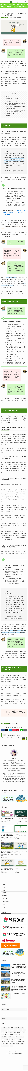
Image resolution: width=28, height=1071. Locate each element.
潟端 (7, 1039)
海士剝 (3, 1039)
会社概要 (5, 904)
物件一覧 (5, 898)
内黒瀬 (11, 1030)
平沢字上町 (4, 1034)
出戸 (15, 1030)
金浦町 (17, 1043)
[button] (3, 730)
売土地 (4, 890)
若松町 (3, 1043)
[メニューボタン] (1, 1)
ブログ (4, 907)
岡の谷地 (10, 1032)
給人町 (19, 1041)
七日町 (8, 1027)
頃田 (11, 1045)
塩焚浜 (24, 1030)
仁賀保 (3, 1030)
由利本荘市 (4, 1041)
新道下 (10, 1036)
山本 (6, 1032)
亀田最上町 (17, 1027)
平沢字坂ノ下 (17, 1034)
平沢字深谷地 (4, 1036)
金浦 (14, 1043)
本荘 (14, 1036)
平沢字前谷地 (10, 1034)
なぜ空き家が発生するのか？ (11, 99)
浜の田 (22, 1036)
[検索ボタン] (26, 1)
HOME (4, 884)
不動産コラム (5, 17)
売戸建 (4, 892)
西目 (7, 1043)
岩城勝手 (19, 1032)
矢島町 (11, 1041)
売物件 (4, 887)
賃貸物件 (5, 895)
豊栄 (10, 1043)
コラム (12, 723)
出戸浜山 (20, 1030)
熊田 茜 (14, 758)
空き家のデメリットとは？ (11, 101)
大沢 (2, 1032)
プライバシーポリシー (16, 1051)
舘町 (23, 1041)
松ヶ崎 (17, 1036)
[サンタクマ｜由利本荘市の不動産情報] (14, 1)
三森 (12, 1027)
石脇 (15, 1041)
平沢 (23, 1032)
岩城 (15, 1032)
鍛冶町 (22, 1043)
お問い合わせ (6, 901)
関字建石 (3, 1045)
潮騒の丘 (11, 1039)
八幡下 (7, 1030)
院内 (8, 1045)
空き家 (16, 723)
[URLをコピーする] (25, 730)
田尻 (20, 1039)
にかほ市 (3, 1027)
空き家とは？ (7, 96)
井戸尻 (22, 1027)
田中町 (16, 1039)
